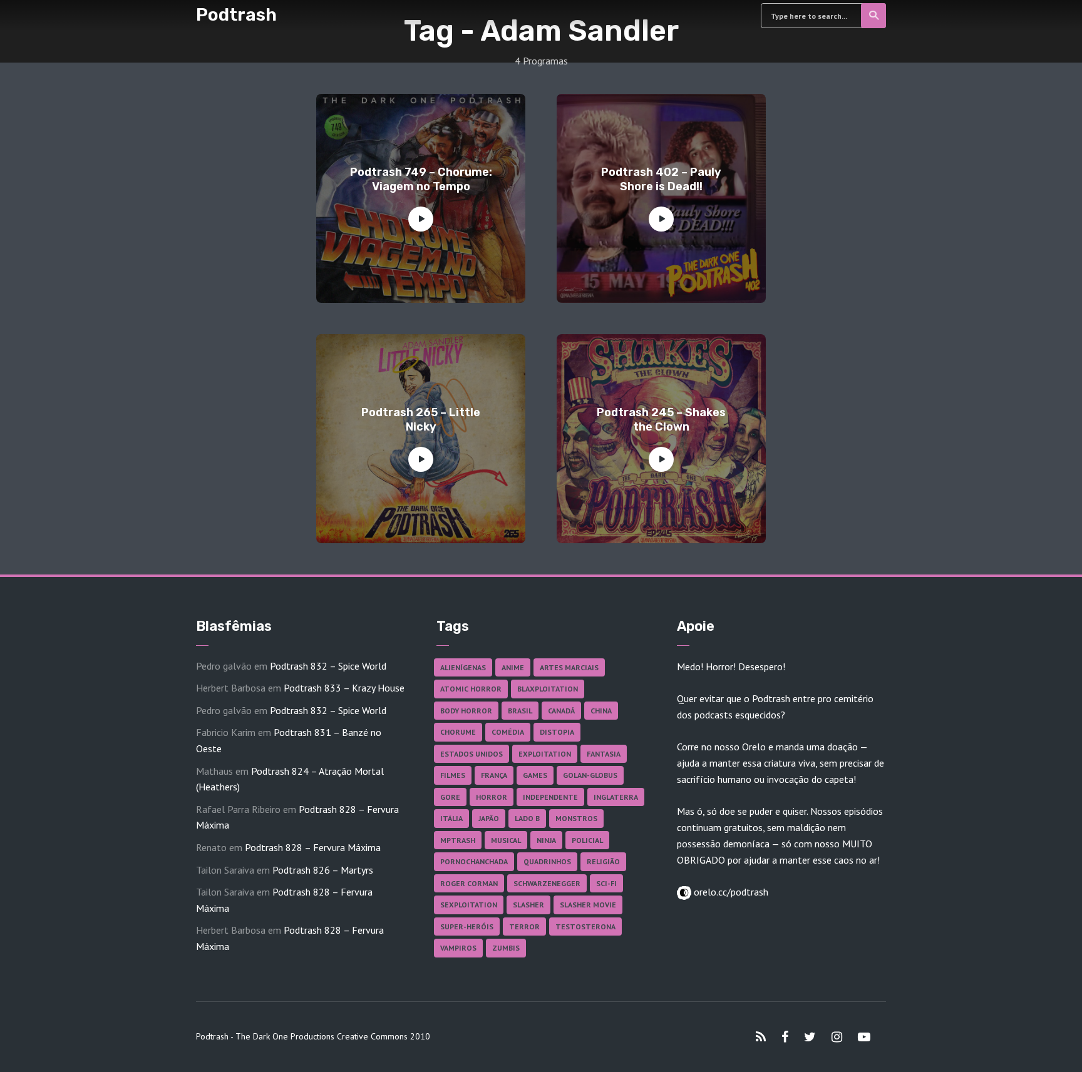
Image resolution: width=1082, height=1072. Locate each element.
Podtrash (236, 14)
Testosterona (585, 926)
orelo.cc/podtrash (729, 892)
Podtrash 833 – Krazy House (344, 687)
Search (873, 15)
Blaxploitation (547, 688)
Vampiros (458, 947)
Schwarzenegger (546, 883)
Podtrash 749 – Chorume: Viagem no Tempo (421, 179)
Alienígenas (463, 667)
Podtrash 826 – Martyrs (322, 870)
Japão (488, 818)
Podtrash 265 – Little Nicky (420, 420)
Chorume (458, 732)
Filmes (452, 775)
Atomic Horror (471, 688)
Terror (524, 926)
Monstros (576, 818)
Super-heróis (466, 926)
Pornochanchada (474, 861)
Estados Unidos (471, 753)
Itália (451, 818)
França (494, 775)
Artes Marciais (569, 667)
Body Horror (466, 710)
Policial (587, 840)
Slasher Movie (588, 904)
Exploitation (544, 753)
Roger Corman (469, 883)
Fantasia (604, 753)
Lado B (527, 818)
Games (535, 775)
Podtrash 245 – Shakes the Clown (661, 420)
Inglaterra (616, 797)
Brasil (520, 710)
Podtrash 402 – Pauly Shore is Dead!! (661, 179)
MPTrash (457, 840)
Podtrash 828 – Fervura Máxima (313, 847)
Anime (513, 667)
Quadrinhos (547, 861)
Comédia (508, 732)
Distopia (557, 732)
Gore (450, 797)
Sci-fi (606, 883)
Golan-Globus (590, 775)
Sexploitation (468, 904)
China (601, 710)
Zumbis (506, 947)
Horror (491, 797)
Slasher (528, 904)
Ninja (546, 840)
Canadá (561, 710)
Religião (603, 861)
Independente (550, 797)
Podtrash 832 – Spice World (328, 666)
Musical (506, 840)
